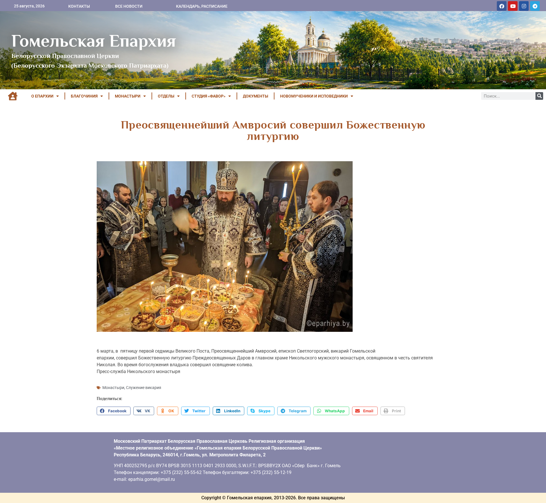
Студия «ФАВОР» (209, 96)
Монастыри (113, 387)
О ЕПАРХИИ (42, 96)
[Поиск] (539, 96)
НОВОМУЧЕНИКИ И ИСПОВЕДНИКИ (314, 96)
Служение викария (143, 387)
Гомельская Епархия (93, 41)
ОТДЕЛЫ (166, 96)
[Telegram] (535, 6)
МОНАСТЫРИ (127, 96)
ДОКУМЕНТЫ (255, 96)
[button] (114, 411)
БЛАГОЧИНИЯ (84, 96)
